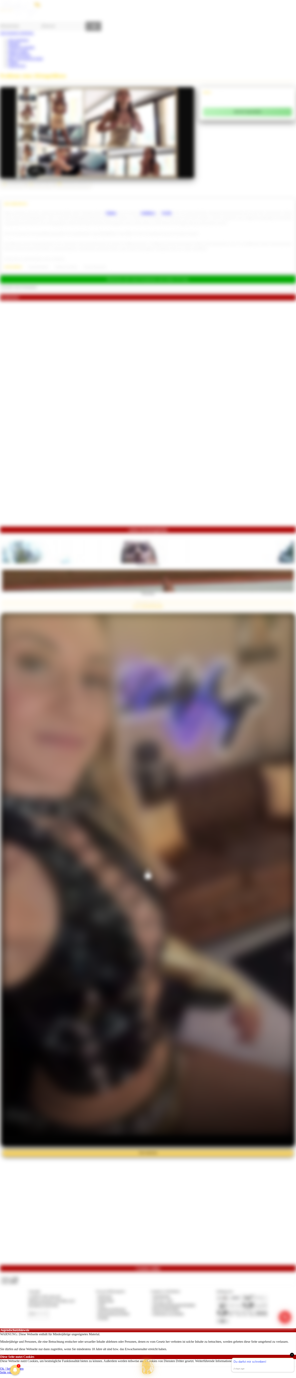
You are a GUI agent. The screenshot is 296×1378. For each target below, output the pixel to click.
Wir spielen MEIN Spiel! (148, 564)
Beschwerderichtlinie (166, 1309)
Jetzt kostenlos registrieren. (17, 33)
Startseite (14, 43)
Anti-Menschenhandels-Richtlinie (174, 1305)
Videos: (9, 1278)
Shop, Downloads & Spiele (25, 58)
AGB (101, 1305)
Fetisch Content (18, 51)
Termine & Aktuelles (21, 47)
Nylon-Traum (148, 593)
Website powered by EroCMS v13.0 (51, 1300)
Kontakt (103, 1318)
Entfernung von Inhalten (168, 1313)
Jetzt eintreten (148, 1152)
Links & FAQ (17, 66)
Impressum (105, 1296)
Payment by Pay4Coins (43, 1305)
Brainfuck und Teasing (66, 267)
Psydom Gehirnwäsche (95, 267)
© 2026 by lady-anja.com (44, 1296)
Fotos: (9, 1282)
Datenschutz (106, 1300)
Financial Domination (38, 267)
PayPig (166, 212)
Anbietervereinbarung (112, 1309)
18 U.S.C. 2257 (163, 1300)
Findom (13, 62)
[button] (148, 1366)
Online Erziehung (19, 54)
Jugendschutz (161, 1296)
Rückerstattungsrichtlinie (113, 1313)
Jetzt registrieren (18, 40)
